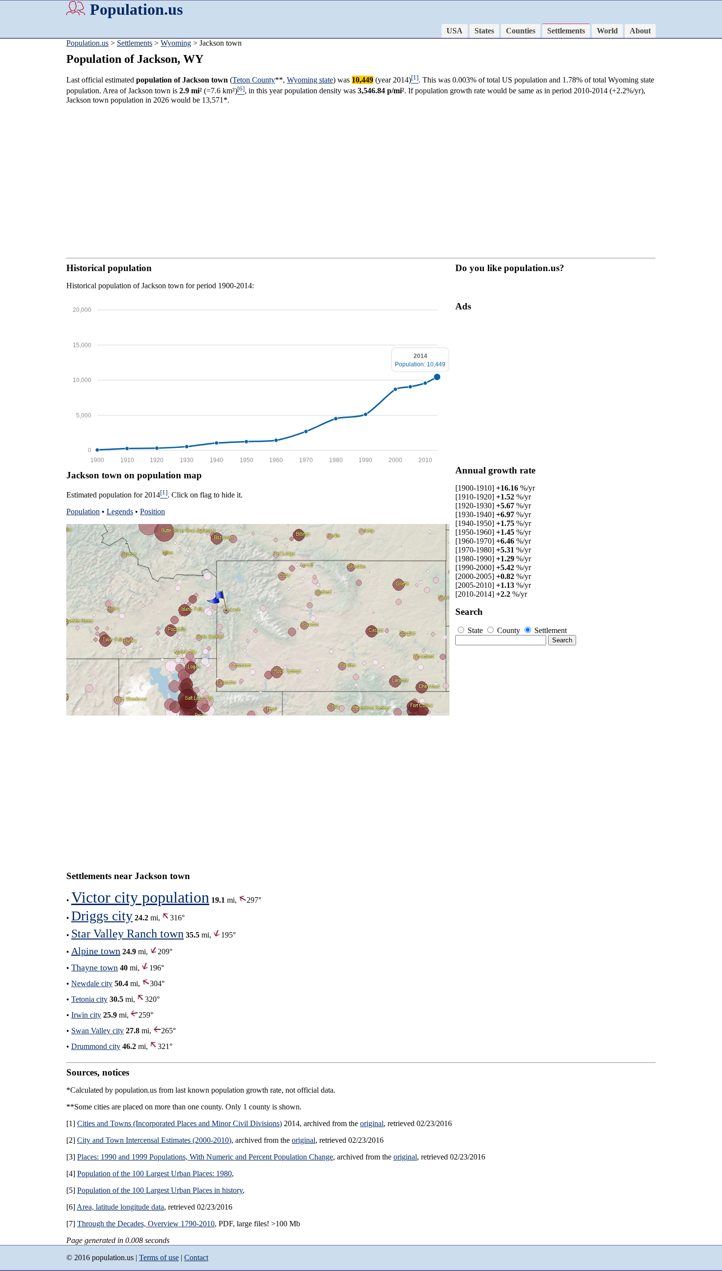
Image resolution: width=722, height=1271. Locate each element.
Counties (520, 31)
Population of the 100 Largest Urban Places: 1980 (154, 1173)
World (607, 31)
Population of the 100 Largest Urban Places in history (160, 1190)
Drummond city (95, 1046)
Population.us (136, 9)
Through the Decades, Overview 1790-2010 (146, 1223)
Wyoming (176, 43)
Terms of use (159, 1257)
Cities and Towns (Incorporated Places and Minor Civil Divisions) (179, 1123)
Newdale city (91, 983)
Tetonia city (89, 999)
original (372, 1123)
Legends (120, 511)
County (508, 630)
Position (152, 511)
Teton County (253, 80)
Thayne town (94, 967)
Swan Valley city (97, 1030)
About (640, 31)
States (484, 31)
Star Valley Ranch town (127, 933)
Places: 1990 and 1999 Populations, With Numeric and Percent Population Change (205, 1157)
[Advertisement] (361, 181)
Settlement (549, 630)
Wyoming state (310, 80)
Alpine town (95, 950)
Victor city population (140, 897)
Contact (196, 1257)
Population (83, 511)
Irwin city (86, 1015)
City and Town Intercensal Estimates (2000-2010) (154, 1140)
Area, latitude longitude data (120, 1207)
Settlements (566, 31)
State (475, 630)
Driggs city (102, 915)
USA (454, 31)
